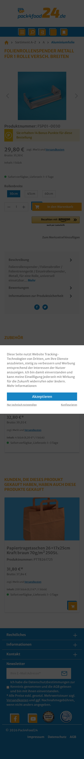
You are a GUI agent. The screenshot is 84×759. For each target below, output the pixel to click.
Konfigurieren (69, 404)
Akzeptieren (42, 396)
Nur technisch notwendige (22, 404)
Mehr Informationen (22, 386)
